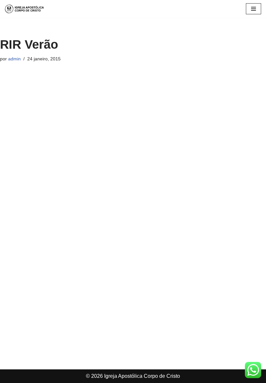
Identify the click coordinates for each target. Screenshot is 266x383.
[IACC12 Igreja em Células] (24, 9)
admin (14, 58)
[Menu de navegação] (253, 8)
